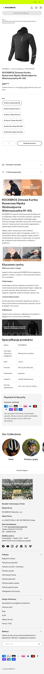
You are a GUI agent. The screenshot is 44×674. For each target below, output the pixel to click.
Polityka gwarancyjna (10, 587)
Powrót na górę (22, 470)
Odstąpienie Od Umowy (11, 591)
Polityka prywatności (10, 563)
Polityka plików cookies (10, 583)
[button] (22, 149)
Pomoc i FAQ (6, 623)
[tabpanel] (22, 285)
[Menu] (40, 7)
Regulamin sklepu (8, 558)
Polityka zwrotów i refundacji (12, 567)
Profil (4, 615)
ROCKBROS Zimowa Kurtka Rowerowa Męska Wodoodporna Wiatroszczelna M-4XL (19, 22)
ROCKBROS (5, 69)
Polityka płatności (8, 579)
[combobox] (22, 13)
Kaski (11, 459)
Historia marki (7, 607)
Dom (3, 19)
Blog (3, 611)
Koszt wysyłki (23, 87)
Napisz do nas (7, 619)
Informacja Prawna (9, 575)
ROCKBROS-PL (11, 669)
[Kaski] (11, 447)
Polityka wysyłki (8, 571)
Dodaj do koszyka (29, 143)
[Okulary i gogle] (31, 447)
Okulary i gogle (31, 459)
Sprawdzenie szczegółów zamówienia (16, 603)
